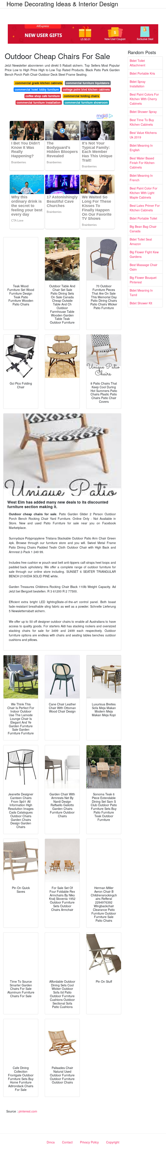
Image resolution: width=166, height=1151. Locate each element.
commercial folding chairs (81, 96)
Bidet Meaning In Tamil (141, 292)
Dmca (51, 1142)
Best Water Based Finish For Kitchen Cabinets (142, 162)
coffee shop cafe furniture (43, 96)
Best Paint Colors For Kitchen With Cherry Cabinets (144, 99)
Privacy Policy (89, 1142)
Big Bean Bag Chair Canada (143, 228)
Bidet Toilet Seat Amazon (141, 241)
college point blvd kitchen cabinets (86, 89)
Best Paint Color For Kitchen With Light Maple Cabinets (143, 192)
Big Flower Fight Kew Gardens (144, 254)
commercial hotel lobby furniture (37, 89)
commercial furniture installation (39, 102)
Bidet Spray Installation (137, 83)
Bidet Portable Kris (142, 73)
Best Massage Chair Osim (143, 267)
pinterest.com (28, 1111)
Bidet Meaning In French (141, 177)
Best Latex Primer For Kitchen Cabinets (145, 207)
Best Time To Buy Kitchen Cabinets (142, 122)
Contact (67, 1142)
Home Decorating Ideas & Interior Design (62, 3)
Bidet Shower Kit (141, 303)
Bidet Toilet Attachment (137, 62)
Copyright (112, 1142)
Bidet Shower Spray (143, 111)
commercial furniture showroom (86, 102)
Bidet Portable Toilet (143, 218)
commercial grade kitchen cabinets (38, 83)
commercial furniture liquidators (87, 83)
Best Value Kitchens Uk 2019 (143, 134)
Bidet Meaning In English (141, 147)
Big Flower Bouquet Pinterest (143, 279)
